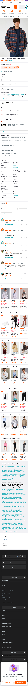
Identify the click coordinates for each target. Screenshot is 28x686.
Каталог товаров (14, 571)
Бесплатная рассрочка (6, 623)
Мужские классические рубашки (17, 466)
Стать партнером (3, 3)
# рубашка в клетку (6, 137)
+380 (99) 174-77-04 (6, 599)
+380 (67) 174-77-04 (6, 595)
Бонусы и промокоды (6, 626)
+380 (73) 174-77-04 (6, 597)
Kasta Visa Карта (5, 620)
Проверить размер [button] (7, 80)
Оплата (3, 631)
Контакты (3, 639)
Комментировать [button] (9, 224)
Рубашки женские (16, 478)
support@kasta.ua (5, 600)
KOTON (8, 94)
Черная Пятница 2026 (8, 655)
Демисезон (14, 94)
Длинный (16, 97)
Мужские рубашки (6, 466)
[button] (6, 213)
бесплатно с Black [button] (8, 112)
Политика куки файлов (6, 647)
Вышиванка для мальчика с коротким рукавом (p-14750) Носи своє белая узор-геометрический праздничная (12, 510)
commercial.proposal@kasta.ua (8, 602)
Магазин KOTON (9, 102)
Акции (3, 628)
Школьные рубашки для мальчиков (15, 475)
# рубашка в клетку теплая (20, 140)
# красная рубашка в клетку (7, 150)
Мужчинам (5, 543)
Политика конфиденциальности (8, 644)
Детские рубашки (6, 468)
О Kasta (3, 610)
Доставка (3, 634)
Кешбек (3, 618)
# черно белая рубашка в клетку (8, 155)
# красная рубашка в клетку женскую (9, 153)
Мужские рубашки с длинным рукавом (10, 476)
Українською (20, 682)
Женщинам (5, 542)
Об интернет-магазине (6, 582)
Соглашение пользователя (7, 642)
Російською (8, 682)
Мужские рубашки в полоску (13, 471)
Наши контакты (5, 580)
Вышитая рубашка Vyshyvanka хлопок (10, 505)
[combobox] (22, 7)
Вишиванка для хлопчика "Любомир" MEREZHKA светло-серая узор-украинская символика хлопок (14, 494)
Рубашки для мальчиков (13, 472)
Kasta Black (4, 615)
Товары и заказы (5, 612)
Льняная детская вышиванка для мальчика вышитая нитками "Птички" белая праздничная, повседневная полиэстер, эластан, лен (14, 527)
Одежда (5, 539)
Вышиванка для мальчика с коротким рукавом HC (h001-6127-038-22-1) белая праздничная (14, 513)
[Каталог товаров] (15, 7)
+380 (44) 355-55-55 (6, 593)
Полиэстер (15, 195)
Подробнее (5, 98)
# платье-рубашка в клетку (7, 145)
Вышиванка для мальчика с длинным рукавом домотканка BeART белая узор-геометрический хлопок (12, 491)
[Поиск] (26, 7)
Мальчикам (5, 546)
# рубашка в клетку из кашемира (8, 142)
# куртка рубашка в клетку (7, 140)
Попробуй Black (14, 567)
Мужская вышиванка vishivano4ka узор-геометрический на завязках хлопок (12, 515)
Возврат (3, 636)
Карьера (3, 585)
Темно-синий (20, 94)
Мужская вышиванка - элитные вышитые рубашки (13, 467)
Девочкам (5, 545)
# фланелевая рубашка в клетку (8, 148)
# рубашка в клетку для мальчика (18, 137)
